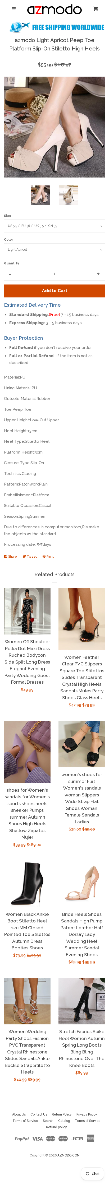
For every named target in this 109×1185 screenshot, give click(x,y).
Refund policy (56, 1127)
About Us (19, 1114)
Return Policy (62, 1114)
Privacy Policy (86, 1114)
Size (7, 216)
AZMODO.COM (68, 1155)
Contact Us (38, 1114)
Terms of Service (25, 1121)
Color (8, 239)
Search (48, 1121)
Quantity (11, 263)
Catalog (64, 1121)
